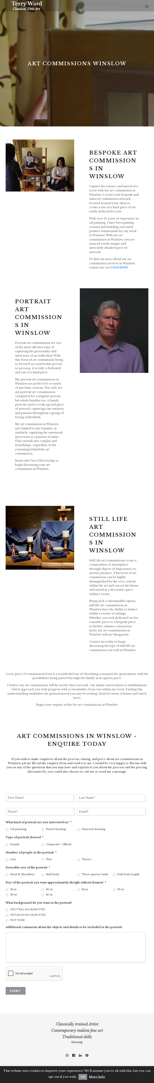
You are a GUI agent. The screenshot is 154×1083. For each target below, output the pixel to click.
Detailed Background (28, 914)
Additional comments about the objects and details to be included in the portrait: (64, 927)
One (13, 859)
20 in (49, 889)
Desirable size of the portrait (28, 867)
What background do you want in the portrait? (39, 902)
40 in (49, 894)
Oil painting (18, 829)
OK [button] (83, 1076)
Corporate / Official (58, 844)
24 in (85, 889)
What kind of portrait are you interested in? (39, 822)
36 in (13, 894)
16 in (13, 889)
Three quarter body (95, 874)
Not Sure (17, 920)
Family (15, 844)
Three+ (87, 859)
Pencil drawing (56, 829)
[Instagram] (67, 1055)
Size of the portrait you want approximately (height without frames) (56, 882)
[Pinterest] (86, 1055)
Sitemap (77, 1042)
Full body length (128, 874)
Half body (52, 874)
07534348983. (119, 267)
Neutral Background (27, 909)
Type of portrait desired (25, 837)
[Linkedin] (80, 1055)
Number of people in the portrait (31, 852)
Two (49, 859)
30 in (120, 889)
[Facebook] (73, 1055)
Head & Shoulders (22, 874)
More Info (97, 1076)
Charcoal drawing (93, 829)
